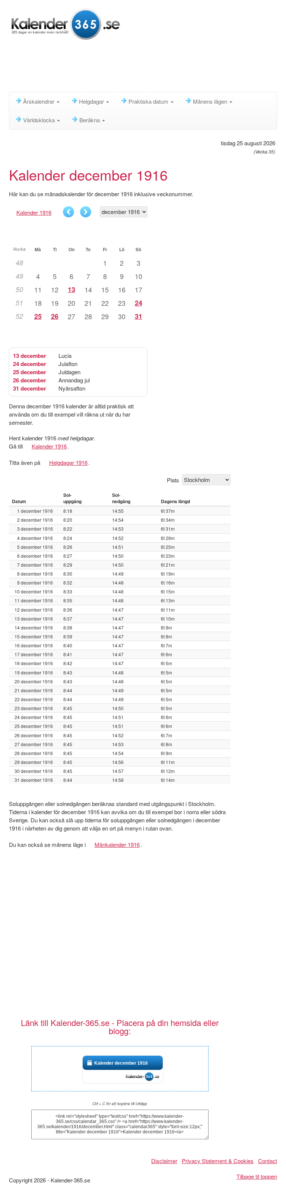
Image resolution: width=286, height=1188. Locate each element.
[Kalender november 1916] (68, 211)
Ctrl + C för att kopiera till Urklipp (119, 1103)
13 (71, 289)
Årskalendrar (39, 101)
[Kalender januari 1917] (85, 211)
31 (138, 316)
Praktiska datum (149, 101)
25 (38, 316)
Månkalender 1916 (117, 844)
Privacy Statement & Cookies (218, 1161)
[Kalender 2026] (66, 23)
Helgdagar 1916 (68, 462)
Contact (267, 1161)
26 (54, 316)
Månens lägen (211, 101)
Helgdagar (92, 101)
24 (138, 303)
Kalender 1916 (33, 212)
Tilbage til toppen (256, 1176)
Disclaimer (164, 1161)
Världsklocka (39, 120)
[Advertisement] (144, 68)
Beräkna (90, 120)
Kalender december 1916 (121, 1063)
